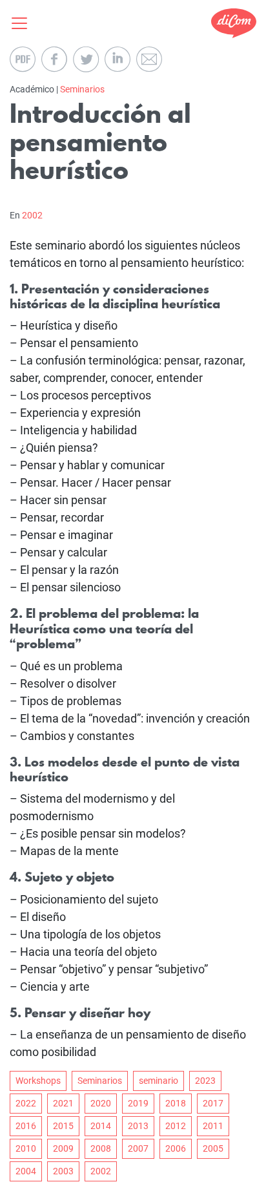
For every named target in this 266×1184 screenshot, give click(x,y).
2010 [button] (25, 1148)
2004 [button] (25, 1171)
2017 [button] (213, 1103)
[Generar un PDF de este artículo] (23, 59)
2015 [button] (63, 1126)
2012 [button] (175, 1126)
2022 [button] (25, 1103)
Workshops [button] (38, 1080)
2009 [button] (63, 1148)
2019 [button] (138, 1103)
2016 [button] (25, 1126)
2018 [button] (175, 1103)
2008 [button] (100, 1148)
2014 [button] (100, 1126)
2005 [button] (213, 1148)
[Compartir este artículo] (54, 59)
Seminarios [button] (99, 1080)
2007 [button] (138, 1148)
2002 (32, 215)
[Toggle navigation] (23, 23)
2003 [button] (63, 1171)
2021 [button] (63, 1103)
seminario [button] (158, 1080)
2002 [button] (100, 1171)
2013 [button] (138, 1126)
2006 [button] (175, 1148)
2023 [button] (205, 1080)
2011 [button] (213, 1126)
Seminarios (82, 89)
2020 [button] (100, 1103)
